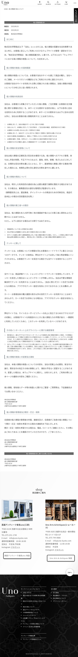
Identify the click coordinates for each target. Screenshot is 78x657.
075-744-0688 (55, 537)
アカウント (15, 547)
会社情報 (56, 592)
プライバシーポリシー (60, 601)
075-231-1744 (11, 535)
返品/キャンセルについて (31, 610)
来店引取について (28, 607)
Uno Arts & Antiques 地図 (61, 558)
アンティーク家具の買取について (33, 624)
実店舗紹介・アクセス (60, 595)
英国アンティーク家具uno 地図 (17, 555)
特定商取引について (59, 598)
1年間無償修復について (30, 612)
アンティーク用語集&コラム (32, 639)
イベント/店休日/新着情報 (31, 627)
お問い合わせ (27, 592)
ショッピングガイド (29, 615)
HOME (6, 9)
